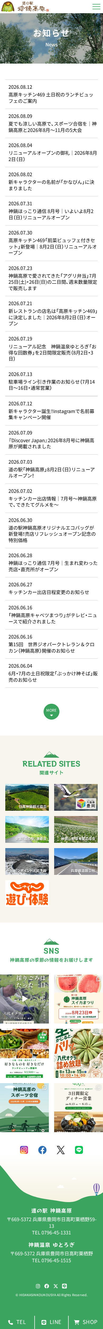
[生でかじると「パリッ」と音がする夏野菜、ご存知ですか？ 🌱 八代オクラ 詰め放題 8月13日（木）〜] (78, 1053)
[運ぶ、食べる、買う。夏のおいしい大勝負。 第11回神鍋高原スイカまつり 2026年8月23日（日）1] (78, 999)
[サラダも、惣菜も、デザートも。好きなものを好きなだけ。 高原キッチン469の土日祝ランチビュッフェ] (24, 1053)
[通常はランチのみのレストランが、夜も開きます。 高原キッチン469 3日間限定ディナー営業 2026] (78, 1107)
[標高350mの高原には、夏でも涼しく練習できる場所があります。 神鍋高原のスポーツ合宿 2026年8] (24, 1107)
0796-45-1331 (56, 1232)
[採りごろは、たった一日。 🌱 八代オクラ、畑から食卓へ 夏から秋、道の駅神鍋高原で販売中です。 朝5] (24, 999)
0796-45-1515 (56, 1260)
